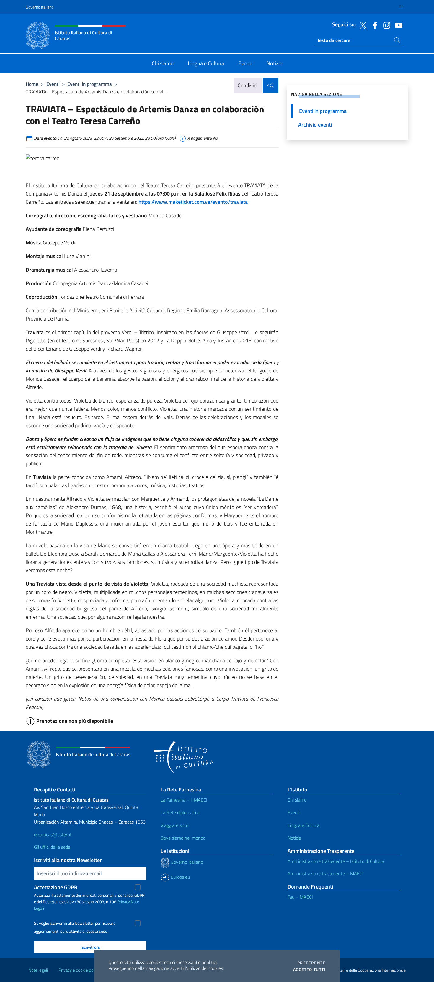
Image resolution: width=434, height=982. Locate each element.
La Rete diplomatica (180, 812)
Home (32, 84)
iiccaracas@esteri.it (53, 834)
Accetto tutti (309, 970)
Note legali (38, 970)
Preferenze (311, 963)
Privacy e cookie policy (78, 970)
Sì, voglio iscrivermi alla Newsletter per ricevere (74, 923)
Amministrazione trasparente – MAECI (325, 873)
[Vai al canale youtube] (397, 24)
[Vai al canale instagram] (385, 24)
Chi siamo (297, 799)
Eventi (53, 84)
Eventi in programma (89, 84)
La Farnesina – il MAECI (184, 799)
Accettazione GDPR (55, 887)
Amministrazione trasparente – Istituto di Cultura (336, 861)
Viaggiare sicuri (175, 825)
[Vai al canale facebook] (373, 24)
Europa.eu (179, 877)
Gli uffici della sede (52, 846)
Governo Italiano (39, 7)
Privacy (123, 902)
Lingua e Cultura (303, 825)
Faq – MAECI (300, 896)
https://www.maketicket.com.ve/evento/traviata (193, 202)
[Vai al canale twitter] (362, 24)
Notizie (294, 837)
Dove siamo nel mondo (183, 837)
